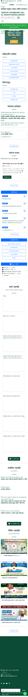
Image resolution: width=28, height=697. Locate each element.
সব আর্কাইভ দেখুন (15, 523)
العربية (25, 4)
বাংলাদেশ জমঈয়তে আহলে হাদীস (14, 244)
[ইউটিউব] (12, 4)
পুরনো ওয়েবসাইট (14, 254)
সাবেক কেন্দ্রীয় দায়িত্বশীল (14, 77)
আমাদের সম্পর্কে (5, 644)
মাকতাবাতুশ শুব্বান (14, 99)
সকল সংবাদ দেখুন (14, 185)
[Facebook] (1, 683)
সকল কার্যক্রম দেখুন (14, 146)
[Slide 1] (7, 43)
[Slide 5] (18, 43)
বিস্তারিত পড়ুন (7, 177)
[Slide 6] (21, 43)
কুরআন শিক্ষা (4, 659)
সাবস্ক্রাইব (24, 690)
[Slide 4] (15, 43)
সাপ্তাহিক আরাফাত (14, 247)
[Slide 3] (13, 43)
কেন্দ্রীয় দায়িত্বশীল (14, 61)
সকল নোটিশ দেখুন (14, 234)
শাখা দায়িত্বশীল (14, 74)
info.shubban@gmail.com (9, 1)
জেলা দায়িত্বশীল (14, 67)
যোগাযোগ (14, 258)
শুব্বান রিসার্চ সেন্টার (14, 89)
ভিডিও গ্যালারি (4, 649)
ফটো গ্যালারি (4, 648)
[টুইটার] (11, 4)
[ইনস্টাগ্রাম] (13, 4)
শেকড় (14, 92)
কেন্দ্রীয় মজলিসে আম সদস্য (14, 64)
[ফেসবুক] (9, 4)
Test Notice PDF (6, 198)
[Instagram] (9, 683)
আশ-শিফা (14, 96)
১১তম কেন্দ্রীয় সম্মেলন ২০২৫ (7, 230)
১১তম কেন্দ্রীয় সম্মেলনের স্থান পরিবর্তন (9, 213)
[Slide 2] (10, 43)
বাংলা (17, 4)
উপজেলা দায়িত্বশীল (14, 71)
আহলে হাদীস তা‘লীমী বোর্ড (14, 251)
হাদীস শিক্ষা (4, 661)
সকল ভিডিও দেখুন (14, 631)
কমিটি (3, 663)
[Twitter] (3, 683)
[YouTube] (6, 683)
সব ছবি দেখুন (15, 459)
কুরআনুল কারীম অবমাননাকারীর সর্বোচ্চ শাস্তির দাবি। (12, 206)
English (21, 4)
